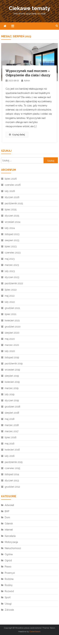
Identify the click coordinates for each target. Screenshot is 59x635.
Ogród (8, 560)
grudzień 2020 (12, 326)
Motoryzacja (11, 542)
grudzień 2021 (12, 308)
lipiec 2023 (11, 246)
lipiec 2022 (11, 289)
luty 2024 (10, 228)
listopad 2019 (12, 357)
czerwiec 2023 (12, 252)
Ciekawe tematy (29, 8)
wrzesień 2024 (12, 222)
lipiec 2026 (11, 178)
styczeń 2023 (12, 277)
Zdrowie (9, 610)
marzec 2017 (11, 431)
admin (27, 80)
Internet (9, 529)
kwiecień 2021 (12, 320)
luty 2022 (10, 302)
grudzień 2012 (12, 486)
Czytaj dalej (18, 134)
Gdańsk (9, 523)
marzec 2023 (12, 265)
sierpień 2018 (12, 412)
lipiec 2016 (10, 437)
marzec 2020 (12, 345)
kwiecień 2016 (12, 449)
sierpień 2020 (12, 332)
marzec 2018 (12, 425)
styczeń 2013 (12, 480)
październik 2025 (14, 203)
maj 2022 (10, 295)
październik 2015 (13, 462)
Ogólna (9, 554)
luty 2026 (10, 191)
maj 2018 (9, 419)
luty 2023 (10, 271)
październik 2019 (14, 363)
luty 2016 (10, 456)
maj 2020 (10, 339)
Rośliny (9, 585)
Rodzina (9, 579)
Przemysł (10, 573)
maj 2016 (9, 443)
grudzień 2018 (12, 406)
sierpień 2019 (12, 375)
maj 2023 (10, 259)
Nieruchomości (13, 548)
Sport (7, 597)
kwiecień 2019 (12, 382)
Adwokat (9, 505)
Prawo (8, 566)
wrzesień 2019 (12, 369)
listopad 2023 (12, 234)
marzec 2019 (12, 388)
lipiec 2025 (10, 209)
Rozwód (9, 591)
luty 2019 (9, 394)
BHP (7, 511)
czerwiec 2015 (12, 468)
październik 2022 (14, 283)
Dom (7, 517)
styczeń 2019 (12, 400)
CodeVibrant (35, 631)
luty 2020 (10, 351)
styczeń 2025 (12, 215)
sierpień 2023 (12, 240)
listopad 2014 (12, 474)
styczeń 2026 (12, 197)
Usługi (8, 603)
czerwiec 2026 (13, 185)
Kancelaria (10, 536)
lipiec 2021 (10, 314)
